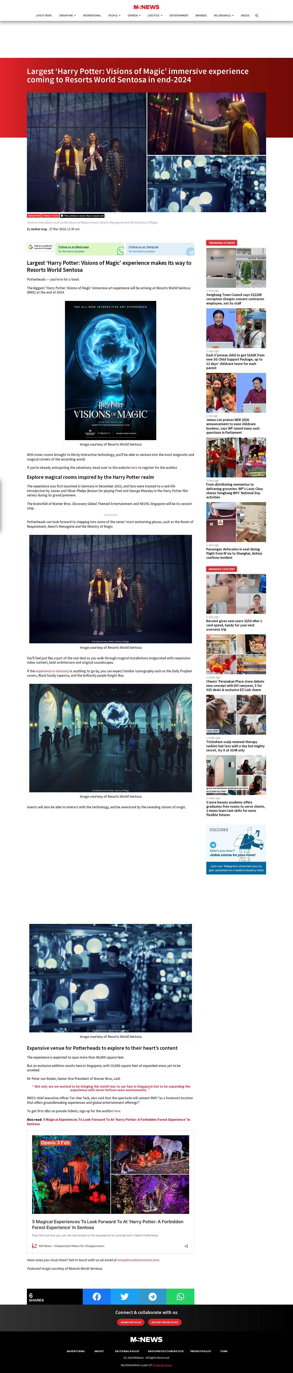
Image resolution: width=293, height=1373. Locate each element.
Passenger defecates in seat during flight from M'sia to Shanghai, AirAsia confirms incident (234, 553)
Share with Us (131, 1322)
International (92, 15)
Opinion (133, 15)
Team (223, 1351)
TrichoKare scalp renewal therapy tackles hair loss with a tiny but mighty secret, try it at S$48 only (235, 746)
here (134, 467)
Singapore (66, 15)
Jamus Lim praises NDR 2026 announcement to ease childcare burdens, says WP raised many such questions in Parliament (233, 426)
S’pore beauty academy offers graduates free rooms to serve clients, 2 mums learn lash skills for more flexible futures (235, 808)
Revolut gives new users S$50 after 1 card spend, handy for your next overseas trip (234, 625)
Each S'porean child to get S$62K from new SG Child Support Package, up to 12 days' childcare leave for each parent (235, 361)
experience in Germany (52, 671)
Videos (245, 15)
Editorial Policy (127, 1351)
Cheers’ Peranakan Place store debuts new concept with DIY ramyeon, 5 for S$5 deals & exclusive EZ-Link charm (235, 685)
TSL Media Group (162, 1365)
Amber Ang (39, 229)
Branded (201, 15)
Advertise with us (164, 1322)
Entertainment (179, 15)
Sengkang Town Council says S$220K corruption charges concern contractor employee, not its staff (235, 299)
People (113, 15)
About (99, 1351)
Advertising (76, 1351)
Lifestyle (153, 15)
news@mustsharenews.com (138, 1260)
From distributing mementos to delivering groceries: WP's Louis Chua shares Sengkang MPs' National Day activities (234, 490)
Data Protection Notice (166, 1351)
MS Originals (222, 15)
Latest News (44, 15)
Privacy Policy (200, 1351)
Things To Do (50, 215)
